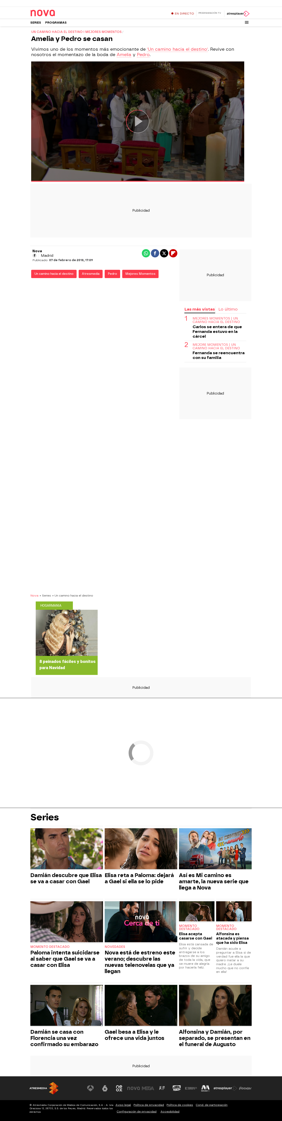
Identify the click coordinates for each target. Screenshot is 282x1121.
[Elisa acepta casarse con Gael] (196, 911)
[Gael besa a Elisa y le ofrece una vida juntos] (141, 1006)
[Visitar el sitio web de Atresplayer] (225, 1088)
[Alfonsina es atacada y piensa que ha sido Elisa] (234, 911)
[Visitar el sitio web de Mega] (148, 1088)
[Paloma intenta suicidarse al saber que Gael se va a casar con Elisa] (66, 922)
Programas (56, 22)
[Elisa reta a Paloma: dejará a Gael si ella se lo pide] (141, 849)
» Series (45, 595)
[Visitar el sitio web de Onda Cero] (177, 1088)
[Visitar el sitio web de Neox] (119, 1088)
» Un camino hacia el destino (72, 595)
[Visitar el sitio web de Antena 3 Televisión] (90, 1088)
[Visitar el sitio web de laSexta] (105, 1088)
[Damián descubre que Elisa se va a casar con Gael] (66, 849)
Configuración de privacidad (136, 1111)
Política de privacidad (149, 1105)
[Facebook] (34, 255)
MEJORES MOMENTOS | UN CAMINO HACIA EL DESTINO (216, 320)
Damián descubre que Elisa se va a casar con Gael (66, 878)
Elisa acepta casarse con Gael (195, 936)
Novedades (115, 947)
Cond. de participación (211, 1105)
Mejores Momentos (140, 274)
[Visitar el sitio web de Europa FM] (191, 1088)
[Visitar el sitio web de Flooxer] (245, 1088)
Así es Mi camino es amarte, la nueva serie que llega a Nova (214, 881)
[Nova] (56, 13)
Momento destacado (50, 947)
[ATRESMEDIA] (44, 1088)
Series (35, 22)
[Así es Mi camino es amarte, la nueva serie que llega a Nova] (215, 849)
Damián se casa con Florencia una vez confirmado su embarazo (64, 1038)
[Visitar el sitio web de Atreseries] (162, 1088)
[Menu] (247, 22)
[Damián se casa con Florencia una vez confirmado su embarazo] (66, 1006)
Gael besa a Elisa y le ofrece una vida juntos (134, 1035)
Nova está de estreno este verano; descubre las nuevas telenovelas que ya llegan (140, 961)
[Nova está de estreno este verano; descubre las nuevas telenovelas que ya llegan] (141, 922)
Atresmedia (91, 274)
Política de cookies (180, 1105)
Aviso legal (123, 1105)
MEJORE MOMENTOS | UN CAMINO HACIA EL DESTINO (216, 346)
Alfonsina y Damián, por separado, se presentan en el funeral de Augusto (214, 1038)
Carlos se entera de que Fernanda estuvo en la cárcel (217, 331)
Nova (34, 595)
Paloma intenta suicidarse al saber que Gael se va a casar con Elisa (65, 958)
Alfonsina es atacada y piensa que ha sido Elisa (232, 938)
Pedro (143, 54)
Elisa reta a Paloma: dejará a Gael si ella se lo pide (139, 878)
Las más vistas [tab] (199, 309)
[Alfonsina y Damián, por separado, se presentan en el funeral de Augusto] (215, 1006)
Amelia (124, 54)
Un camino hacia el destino (53, 274)
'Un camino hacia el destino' (177, 49)
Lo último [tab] (228, 309)
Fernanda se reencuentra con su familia (219, 355)
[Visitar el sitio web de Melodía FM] (205, 1088)
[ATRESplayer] (238, 13)
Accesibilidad (169, 1111)
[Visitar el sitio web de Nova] (133, 1088)
